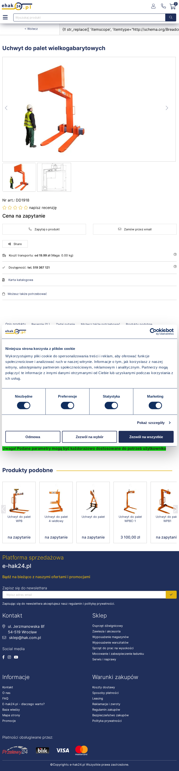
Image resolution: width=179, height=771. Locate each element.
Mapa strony (11, 715)
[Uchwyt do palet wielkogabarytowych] (89, 109)
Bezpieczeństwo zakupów (110, 715)
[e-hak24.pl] (17, 6)
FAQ (5, 698)
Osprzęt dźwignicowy (107, 626)
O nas (6, 693)
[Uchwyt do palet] (93, 501)
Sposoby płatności (105, 693)
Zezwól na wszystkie (146, 437)
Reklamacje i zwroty (106, 704)
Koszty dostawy (103, 687)
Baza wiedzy (11, 709)
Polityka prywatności (107, 721)
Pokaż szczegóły (151, 423)
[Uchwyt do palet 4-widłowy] (56, 501)
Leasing (97, 698)
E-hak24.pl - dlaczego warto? (23, 704)
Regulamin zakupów (106, 709)
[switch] (67, 405)
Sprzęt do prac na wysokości (113, 648)
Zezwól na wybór (89, 437)
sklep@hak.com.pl (24, 637)
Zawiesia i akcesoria (106, 631)
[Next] (175, 507)
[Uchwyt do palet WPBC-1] (130, 501)
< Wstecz (31, 29)
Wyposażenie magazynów (110, 637)
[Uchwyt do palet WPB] (19, 501)
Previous (3, 507)
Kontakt (7, 687)
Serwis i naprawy (104, 659)
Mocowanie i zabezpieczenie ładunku (118, 653)
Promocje (9, 721)
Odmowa (32, 437)
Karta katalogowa (20, 280)
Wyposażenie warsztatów (110, 642)
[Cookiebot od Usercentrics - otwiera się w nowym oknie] (153, 331)
